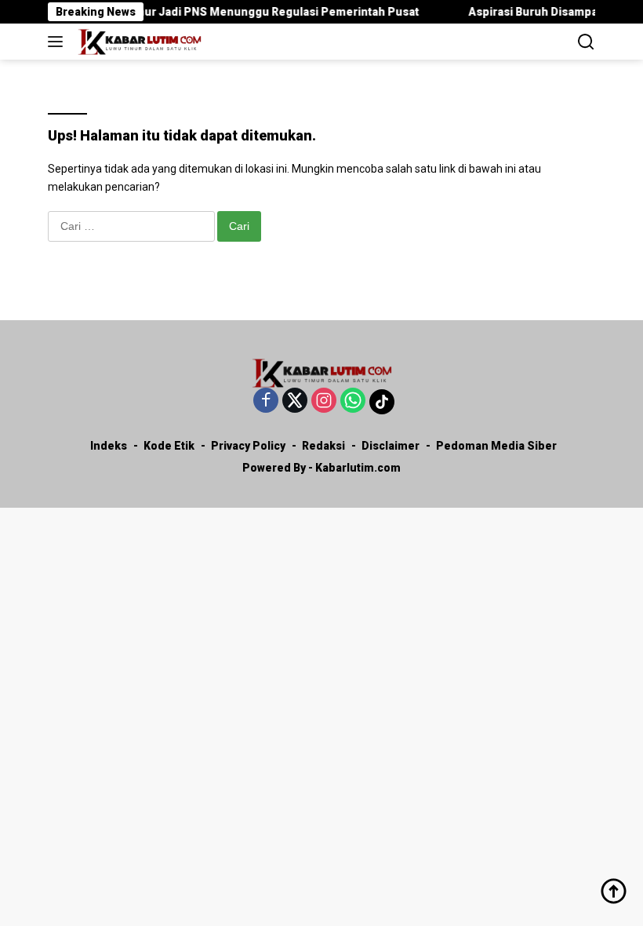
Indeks (108, 445)
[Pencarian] (586, 42)
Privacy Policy (248, 445)
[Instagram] (323, 401)
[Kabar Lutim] (137, 41)
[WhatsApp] (352, 401)
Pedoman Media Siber (496, 445)
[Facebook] (265, 401)
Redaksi (323, 445)
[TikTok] (381, 401)
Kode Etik (168, 445)
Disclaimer (390, 445)
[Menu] (58, 41)
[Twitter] (294, 401)
